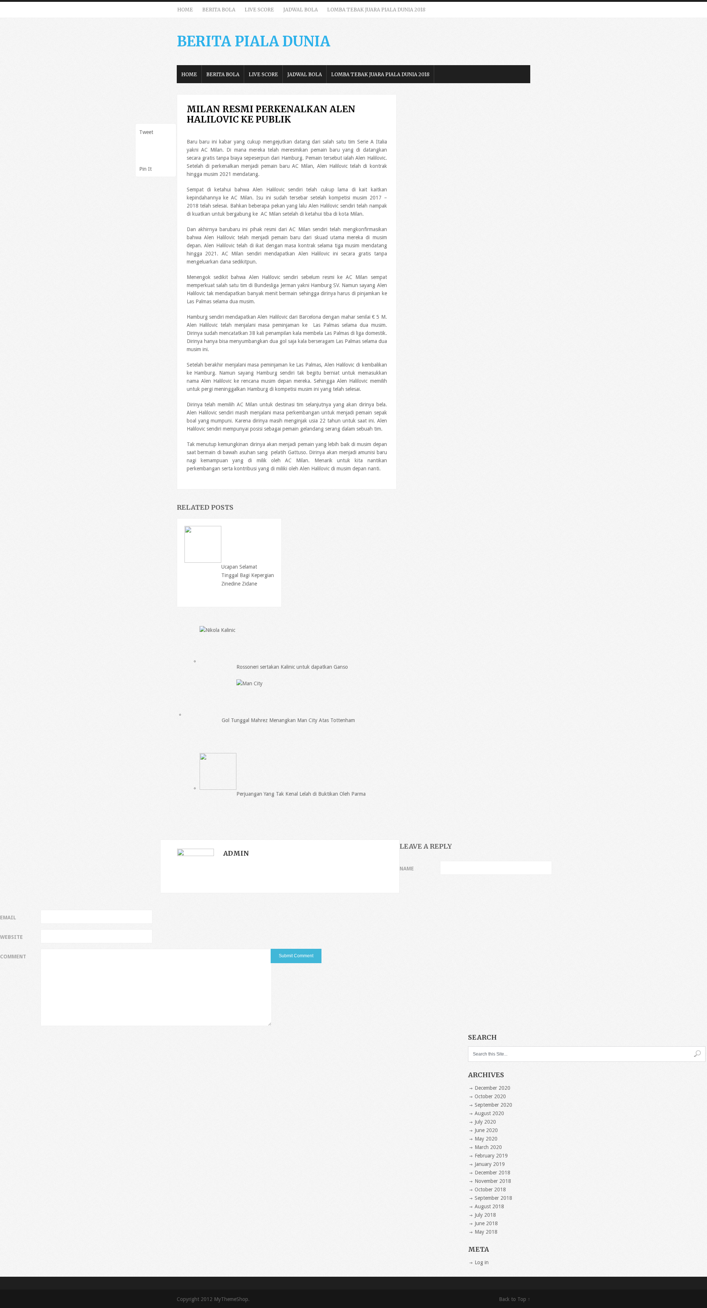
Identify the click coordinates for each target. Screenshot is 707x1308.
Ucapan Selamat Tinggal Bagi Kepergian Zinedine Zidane (247, 575)
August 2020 (489, 1113)
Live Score (259, 10)
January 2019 (490, 1164)
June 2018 (486, 1223)
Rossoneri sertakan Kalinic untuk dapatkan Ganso (292, 667)
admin (236, 853)
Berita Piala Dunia (253, 41)
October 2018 (490, 1189)
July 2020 (485, 1122)
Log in (482, 1262)
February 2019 (491, 1156)
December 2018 (492, 1173)
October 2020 (490, 1096)
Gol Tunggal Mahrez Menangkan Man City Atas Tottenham (288, 720)
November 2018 (493, 1181)
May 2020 (486, 1139)
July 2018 (485, 1215)
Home (185, 10)
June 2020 (486, 1130)
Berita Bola (218, 10)
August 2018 (489, 1206)
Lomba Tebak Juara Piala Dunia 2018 (376, 10)
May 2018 (486, 1232)
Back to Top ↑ (514, 1299)
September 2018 (493, 1198)
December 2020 (492, 1088)
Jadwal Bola (300, 10)
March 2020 (488, 1147)
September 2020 (493, 1105)
